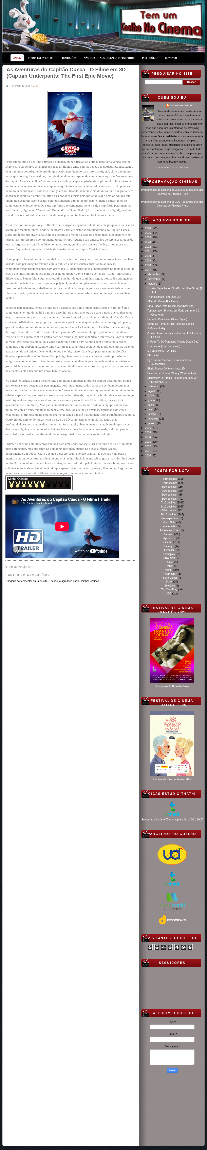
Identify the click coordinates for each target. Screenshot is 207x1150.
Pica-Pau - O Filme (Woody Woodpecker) (171, 373)
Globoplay (169, 554)
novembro (154, 279)
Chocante (152, 355)
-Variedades (170, 526)
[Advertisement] (172, 1108)
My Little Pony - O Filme (161, 350)
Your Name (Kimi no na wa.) (163, 346)
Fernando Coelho (182, 105)
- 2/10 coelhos (169, 482)
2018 (148, 265)
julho (151, 395)
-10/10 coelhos (168, 514)
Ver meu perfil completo (172, 167)
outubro (153, 283)
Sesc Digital (170, 577)
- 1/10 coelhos (169, 478)
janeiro (152, 423)
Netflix (168, 569)
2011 (148, 450)
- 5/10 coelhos (168, 494)
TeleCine (170, 585)
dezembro (154, 274)
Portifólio (149, 58)
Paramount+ (170, 573)
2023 (148, 242)
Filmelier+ (170, 549)
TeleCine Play (169, 589)
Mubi (170, 565)
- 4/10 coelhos (168, 490)
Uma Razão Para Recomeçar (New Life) (170, 305)
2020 (148, 255)
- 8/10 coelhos (167, 506)
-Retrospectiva (169, 518)
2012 (148, 446)
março (152, 413)
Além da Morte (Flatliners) (162, 301)
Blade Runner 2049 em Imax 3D (166, 368)
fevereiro (153, 418)
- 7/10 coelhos (167, 502)
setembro (154, 386)
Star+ (169, 581)
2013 (148, 441)
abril (151, 409)
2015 (148, 432)
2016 (148, 427)
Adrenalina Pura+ (170, 530)
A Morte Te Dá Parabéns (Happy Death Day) (173, 341)
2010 (148, 455)
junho (151, 400)
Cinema (167, 542)
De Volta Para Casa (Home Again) (167, 319)
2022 (148, 246)
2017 (148, 269)
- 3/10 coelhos (168, 486)
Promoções (68, 58)
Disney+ (169, 546)
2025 (148, 232)
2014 (148, 437)
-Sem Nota (169, 522)
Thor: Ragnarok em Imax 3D (164, 296)
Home (17, 57)
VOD (168, 593)
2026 (148, 228)
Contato (171, 58)
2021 (148, 251)
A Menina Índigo (156, 328)
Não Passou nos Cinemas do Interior (109, 58)
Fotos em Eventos (40, 58)
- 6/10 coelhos (168, 498)
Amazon (168, 534)
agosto (152, 391)
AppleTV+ (169, 538)
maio (151, 404)
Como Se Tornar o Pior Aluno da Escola (170, 323)
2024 (148, 237)
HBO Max (169, 557)
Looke (169, 561)
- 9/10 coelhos (168, 510)
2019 (148, 260)
